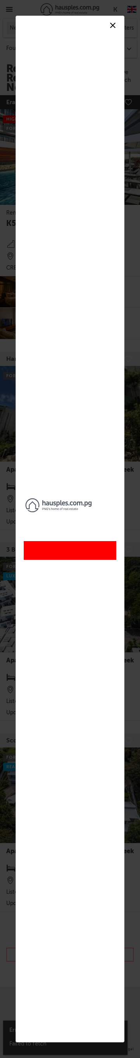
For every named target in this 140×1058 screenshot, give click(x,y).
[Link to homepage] (70, 505)
